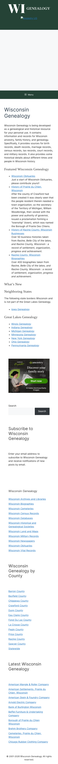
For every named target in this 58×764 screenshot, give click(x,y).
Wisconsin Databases (20, 518)
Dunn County (15, 610)
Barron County (16, 591)
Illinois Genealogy (21, 324)
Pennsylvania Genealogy (25, 345)
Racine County (16, 639)
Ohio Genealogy (20, 341)
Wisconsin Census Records (23, 513)
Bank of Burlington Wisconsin (24, 707)
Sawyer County (17, 643)
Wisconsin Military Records (23, 536)
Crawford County (18, 605)
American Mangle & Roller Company (28, 684)
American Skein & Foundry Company (29, 697)
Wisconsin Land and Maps (23, 531)
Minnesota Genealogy (23, 334)
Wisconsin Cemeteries (21, 508)
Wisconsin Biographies (21, 503)
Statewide (14, 648)
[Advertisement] (29, 60)
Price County (15, 634)
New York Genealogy (23, 338)
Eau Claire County (18, 615)
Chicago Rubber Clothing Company (28, 741)
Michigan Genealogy (22, 331)
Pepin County (16, 629)
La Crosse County (18, 624)
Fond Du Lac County (19, 620)
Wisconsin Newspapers (21, 541)
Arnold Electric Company (22, 702)
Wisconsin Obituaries (23, 176)
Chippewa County (18, 600)
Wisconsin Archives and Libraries (27, 499)
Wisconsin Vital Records (22, 550)
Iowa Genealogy (20, 309)
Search (12, 405)
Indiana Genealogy (22, 327)
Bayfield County (17, 596)
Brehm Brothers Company (22, 728)
